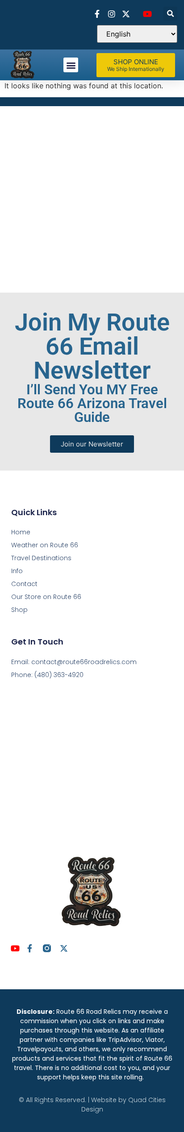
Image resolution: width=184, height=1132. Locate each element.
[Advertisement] (92, 198)
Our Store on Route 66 (46, 596)
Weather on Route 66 (44, 545)
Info (17, 570)
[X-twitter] (64, 948)
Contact (24, 583)
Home (20, 532)
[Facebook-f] (30, 948)
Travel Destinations (41, 558)
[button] (170, 14)
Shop (19, 609)
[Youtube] (15, 948)
